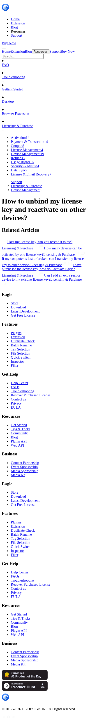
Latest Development (25, 311)
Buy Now (9, 43)
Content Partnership (25, 463)
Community (19, 433)
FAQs (15, 387)
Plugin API (19, 441)
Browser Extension (15, 114)
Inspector (17, 361)
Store (14, 303)
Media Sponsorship (24, 471)
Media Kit (18, 475)
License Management (27, 150)
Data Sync (19, 170)
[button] (44, 56)
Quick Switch (20, 357)
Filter (14, 365)
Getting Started (12, 89)
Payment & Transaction (29, 142)
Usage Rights (22, 162)
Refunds (18, 158)
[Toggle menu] (3, 48)
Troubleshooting (13, 77)
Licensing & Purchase (17, 126)
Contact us (18, 399)
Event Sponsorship (24, 467)
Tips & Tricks (20, 429)
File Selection (20, 353)
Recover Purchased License (30, 395)
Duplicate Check (23, 341)
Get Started (19, 425)
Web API (17, 445)
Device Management (27, 154)
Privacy (16, 403)
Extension (18, 337)
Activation (20, 138)
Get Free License (23, 315)
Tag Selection (20, 349)
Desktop (8, 101)
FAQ (5, 65)
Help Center (19, 383)
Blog (14, 437)
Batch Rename (21, 345)
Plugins (16, 333)
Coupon (17, 146)
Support (16, 182)
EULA (16, 407)
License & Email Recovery (31, 174)
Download (18, 307)
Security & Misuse (25, 166)
